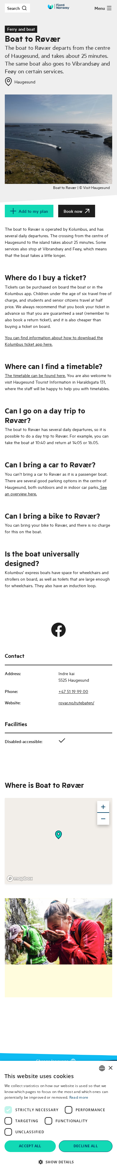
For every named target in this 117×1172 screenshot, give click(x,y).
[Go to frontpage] (58, 7)
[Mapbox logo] (20, 878)
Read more (78, 1097)
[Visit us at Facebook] (58, 630)
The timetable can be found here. (35, 375)
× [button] (110, 1068)
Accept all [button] (30, 1145)
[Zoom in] (103, 807)
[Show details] (58, 834)
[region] (58, 841)
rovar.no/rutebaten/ (76, 702)
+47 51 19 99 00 (73, 691)
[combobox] (102, 1068)
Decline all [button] (86, 1145)
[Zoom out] (103, 819)
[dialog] (58, 1116)
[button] (58, 1161)
